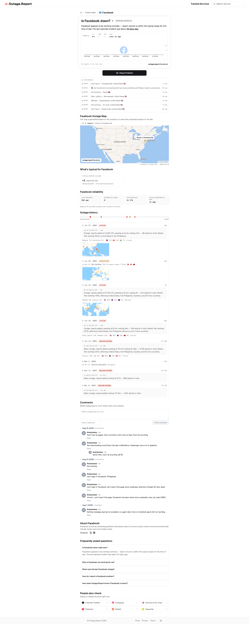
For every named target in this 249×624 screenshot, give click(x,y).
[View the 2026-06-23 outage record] (101, 217)
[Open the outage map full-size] (95, 249)
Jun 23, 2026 (89, 321)
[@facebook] (91, 533)
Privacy (145, 620)
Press (137, 620)
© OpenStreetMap (163, 162)
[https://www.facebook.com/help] (94, 533)
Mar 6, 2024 (89, 385)
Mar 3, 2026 (89, 361)
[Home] (80, 12)
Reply (89, 438)
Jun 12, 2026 (89, 341)
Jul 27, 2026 (89, 225)
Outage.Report (20, 4)
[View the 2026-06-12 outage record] (90, 217)
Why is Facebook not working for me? (98, 562)
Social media (90, 12)
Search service (223, 3)
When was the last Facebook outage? (98, 569)
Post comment (160, 422)
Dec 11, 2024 (89, 370)
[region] (124, 144)
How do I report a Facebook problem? (98, 576)
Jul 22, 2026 (89, 261)
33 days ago (132, 29)
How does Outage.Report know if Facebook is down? (105, 583)
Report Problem (126, 73)
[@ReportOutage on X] (161, 621)
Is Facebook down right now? (95, 547)
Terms (152, 620)
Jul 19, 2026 (89, 285)
